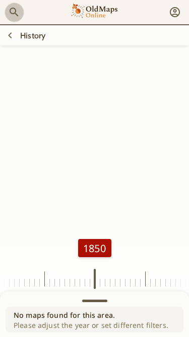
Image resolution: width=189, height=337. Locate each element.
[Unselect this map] (10, 35)
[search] (14, 12)
